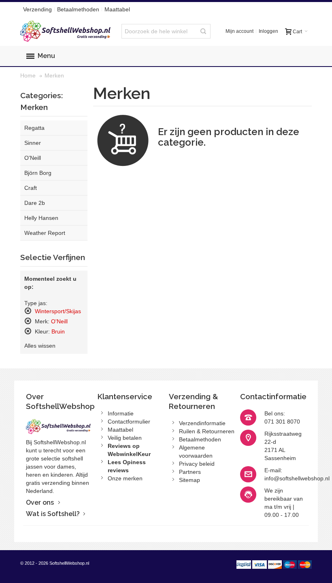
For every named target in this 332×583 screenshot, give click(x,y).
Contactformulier (129, 421)
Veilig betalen (125, 438)
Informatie (121, 413)
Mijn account (239, 31)
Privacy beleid (197, 463)
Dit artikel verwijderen (28, 310)
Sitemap (189, 480)
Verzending (37, 9)
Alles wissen (39, 345)
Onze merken (125, 478)
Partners (190, 472)
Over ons (40, 502)
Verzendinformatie (202, 423)
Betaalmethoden (78, 9)
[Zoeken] (203, 31)
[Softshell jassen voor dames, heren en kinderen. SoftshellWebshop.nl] (66, 31)
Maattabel (117, 9)
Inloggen (268, 31)
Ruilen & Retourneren (206, 431)
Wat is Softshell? (53, 514)
